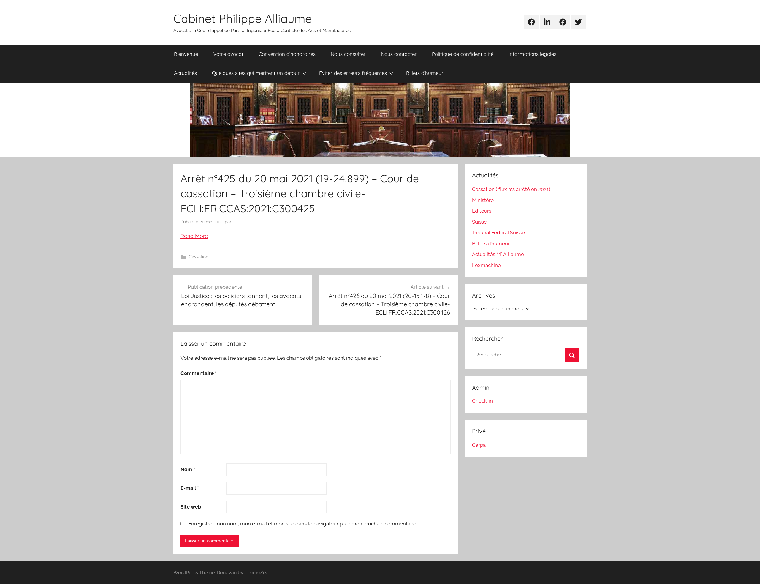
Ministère (483, 200)
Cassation (198, 257)
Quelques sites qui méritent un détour (256, 73)
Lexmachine (486, 265)
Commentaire (198, 373)
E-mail (189, 488)
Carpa (479, 445)
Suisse (479, 222)
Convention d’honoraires (287, 54)
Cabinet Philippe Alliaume (242, 18)
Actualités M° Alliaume (498, 254)
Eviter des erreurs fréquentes (353, 73)
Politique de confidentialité (462, 54)
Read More (194, 236)
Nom (187, 469)
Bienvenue (186, 54)
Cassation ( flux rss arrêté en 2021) (511, 189)
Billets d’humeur (425, 73)
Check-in (482, 401)
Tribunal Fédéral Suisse (498, 233)
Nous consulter (348, 54)
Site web (190, 507)
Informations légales (532, 54)
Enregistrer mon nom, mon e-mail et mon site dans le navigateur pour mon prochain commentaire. (302, 524)
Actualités (185, 73)
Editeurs (481, 211)
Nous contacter (399, 54)
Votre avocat (228, 54)
